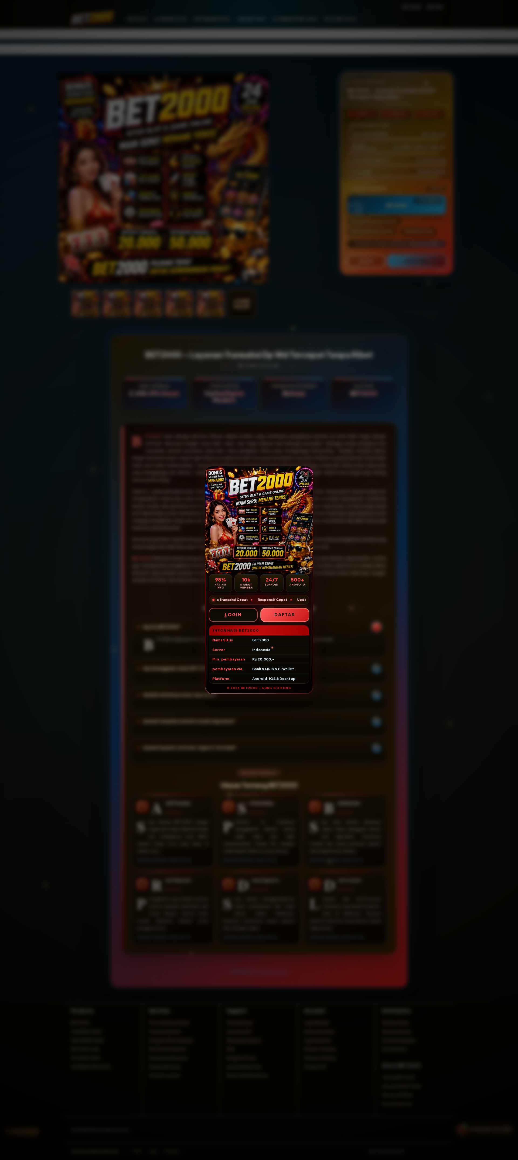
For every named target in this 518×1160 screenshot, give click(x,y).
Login (233, 614)
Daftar (284, 614)
